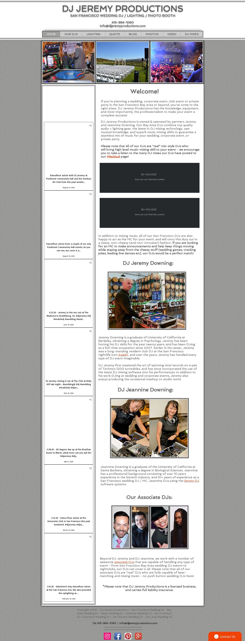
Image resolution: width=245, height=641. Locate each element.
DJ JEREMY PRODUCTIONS (122, 8)
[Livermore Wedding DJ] (128, 636)
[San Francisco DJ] (107, 636)
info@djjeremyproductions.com (123, 25)
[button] (71, 34)
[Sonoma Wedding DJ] (138, 636)
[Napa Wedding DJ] (117, 636)
